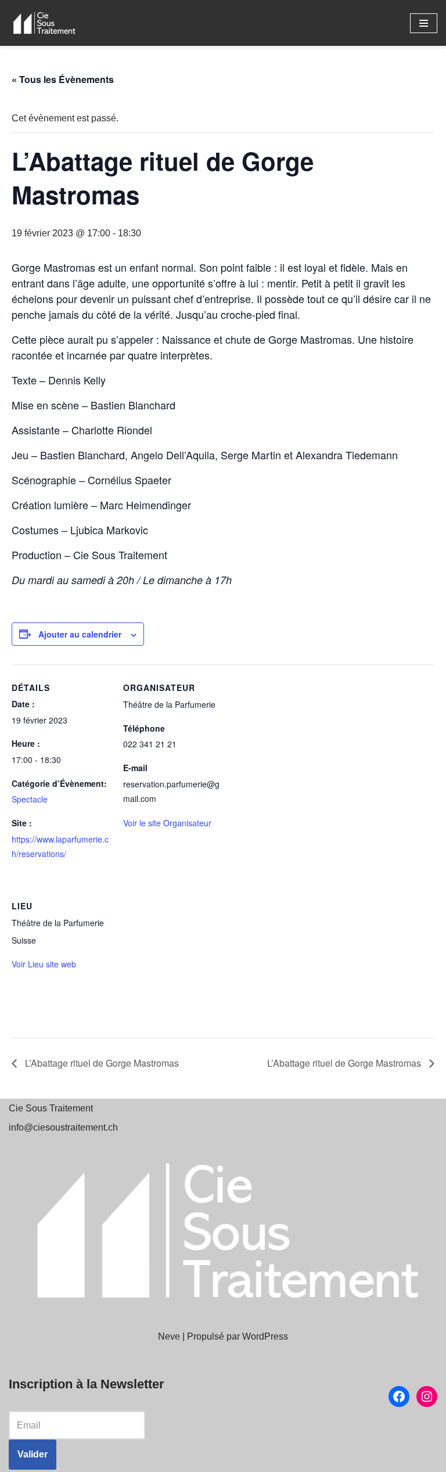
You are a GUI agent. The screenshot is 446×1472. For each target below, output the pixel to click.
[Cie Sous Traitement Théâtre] (43, 23)
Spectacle (30, 799)
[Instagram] (426, 1396)
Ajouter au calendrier (79, 634)
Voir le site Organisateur (167, 823)
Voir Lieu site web (44, 964)
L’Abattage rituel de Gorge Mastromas (101, 1063)
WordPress (265, 1336)
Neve (169, 1336)
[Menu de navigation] (423, 23)
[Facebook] (399, 1396)
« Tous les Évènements (63, 79)
